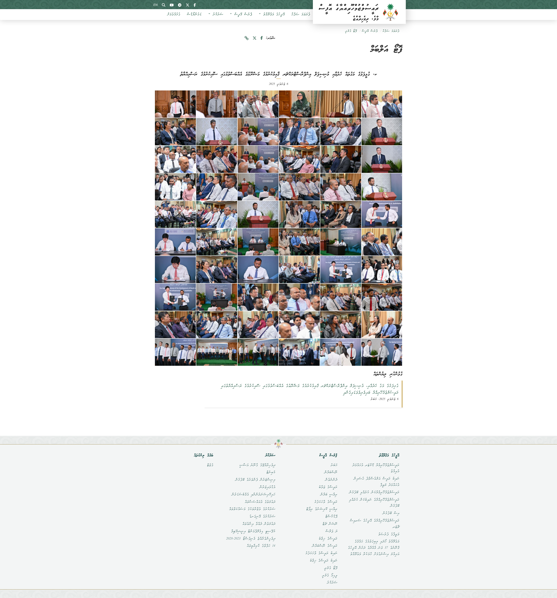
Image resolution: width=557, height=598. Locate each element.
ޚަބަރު (334, 465)
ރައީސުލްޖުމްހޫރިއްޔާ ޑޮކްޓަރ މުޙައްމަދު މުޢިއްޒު (375, 468)
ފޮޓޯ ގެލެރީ (351, 31)
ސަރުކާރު (217, 14)
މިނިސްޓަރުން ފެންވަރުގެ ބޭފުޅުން (255, 480)
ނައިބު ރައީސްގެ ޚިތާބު (323, 560)
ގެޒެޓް (210, 465)
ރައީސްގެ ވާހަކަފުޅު (325, 502)
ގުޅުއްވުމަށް (173, 14)
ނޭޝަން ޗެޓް (329, 524)
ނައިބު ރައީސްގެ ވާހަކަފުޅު (321, 553)
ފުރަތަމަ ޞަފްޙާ (300, 14)
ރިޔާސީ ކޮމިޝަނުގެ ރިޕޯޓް (321, 509)
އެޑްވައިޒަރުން (267, 487)
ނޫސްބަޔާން (330, 472)
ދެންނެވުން (331, 480)
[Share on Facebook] (262, 38)
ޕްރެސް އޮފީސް (242, 14)
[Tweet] (254, 38)
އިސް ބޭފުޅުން (391, 513)
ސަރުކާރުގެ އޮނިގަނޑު (262, 516)
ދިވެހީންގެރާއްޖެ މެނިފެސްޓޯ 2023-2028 (250, 538)
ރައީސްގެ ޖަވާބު (328, 487)
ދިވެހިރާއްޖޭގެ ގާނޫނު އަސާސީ (257, 465)
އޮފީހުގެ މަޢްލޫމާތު (273, 14)
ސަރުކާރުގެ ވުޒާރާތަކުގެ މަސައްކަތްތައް (252, 509)
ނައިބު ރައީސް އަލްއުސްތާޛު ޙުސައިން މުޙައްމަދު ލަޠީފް (376, 482)
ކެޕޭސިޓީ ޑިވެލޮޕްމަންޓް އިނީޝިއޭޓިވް (253, 531)
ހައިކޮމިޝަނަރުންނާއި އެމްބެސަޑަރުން (253, 494)
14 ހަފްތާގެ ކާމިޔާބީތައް (261, 546)
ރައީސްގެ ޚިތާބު (328, 538)
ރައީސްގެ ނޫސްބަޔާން (324, 546)
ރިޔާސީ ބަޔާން (328, 494)
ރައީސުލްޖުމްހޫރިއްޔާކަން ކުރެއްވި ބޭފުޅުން (374, 492)
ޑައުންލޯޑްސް (194, 14)
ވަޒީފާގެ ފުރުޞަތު (388, 534)
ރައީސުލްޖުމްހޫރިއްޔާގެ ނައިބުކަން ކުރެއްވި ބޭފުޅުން (374, 503)
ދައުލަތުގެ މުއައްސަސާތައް (260, 502)
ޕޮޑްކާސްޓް (331, 516)
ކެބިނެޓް (270, 472)
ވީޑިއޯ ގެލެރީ (329, 575)
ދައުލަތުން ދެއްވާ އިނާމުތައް (258, 524)
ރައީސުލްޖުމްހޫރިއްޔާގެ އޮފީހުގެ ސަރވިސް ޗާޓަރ (374, 524)
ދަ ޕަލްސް (331, 531)
